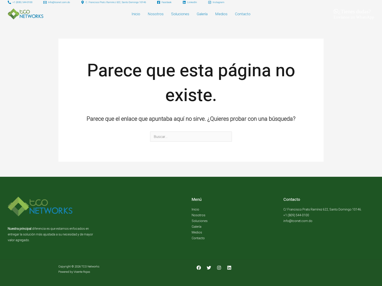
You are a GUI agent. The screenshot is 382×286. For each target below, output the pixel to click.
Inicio (136, 14)
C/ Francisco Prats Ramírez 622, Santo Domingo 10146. (322, 209)
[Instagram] (219, 267)
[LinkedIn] (229, 267)
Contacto (242, 14)
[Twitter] (209, 267)
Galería (202, 14)
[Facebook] (199, 267)
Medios (221, 14)
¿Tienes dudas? (354, 14)
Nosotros (156, 14)
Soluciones (180, 14)
